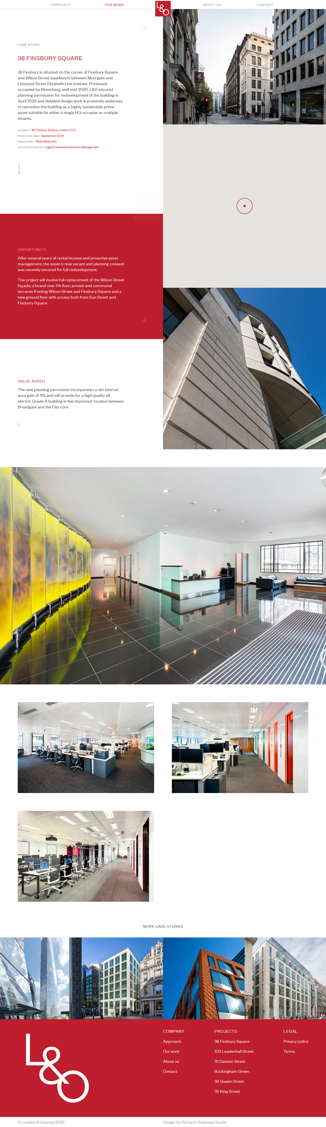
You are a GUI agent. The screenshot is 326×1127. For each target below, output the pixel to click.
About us (212, 4)
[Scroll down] (19, 168)
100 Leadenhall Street (234, 1051)
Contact (265, 4)
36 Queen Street (229, 1081)
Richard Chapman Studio (204, 1122)
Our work (114, 4)
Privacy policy (295, 1041)
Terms (289, 1051)
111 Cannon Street (229, 1061)
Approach (61, 4)
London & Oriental (163, 8)
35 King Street (227, 1091)
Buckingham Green (231, 1071)
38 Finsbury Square (231, 1041)
